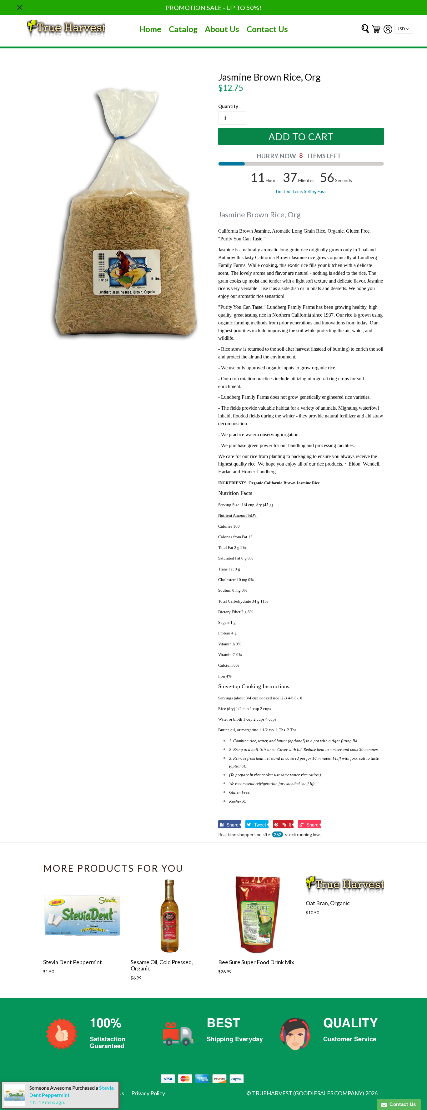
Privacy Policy (148, 1093)
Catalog (183, 29)
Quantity (228, 106)
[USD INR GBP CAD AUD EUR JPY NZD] (403, 29)
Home (150, 29)
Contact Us (267, 29)
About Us (222, 29)
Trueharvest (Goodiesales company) (308, 1093)
